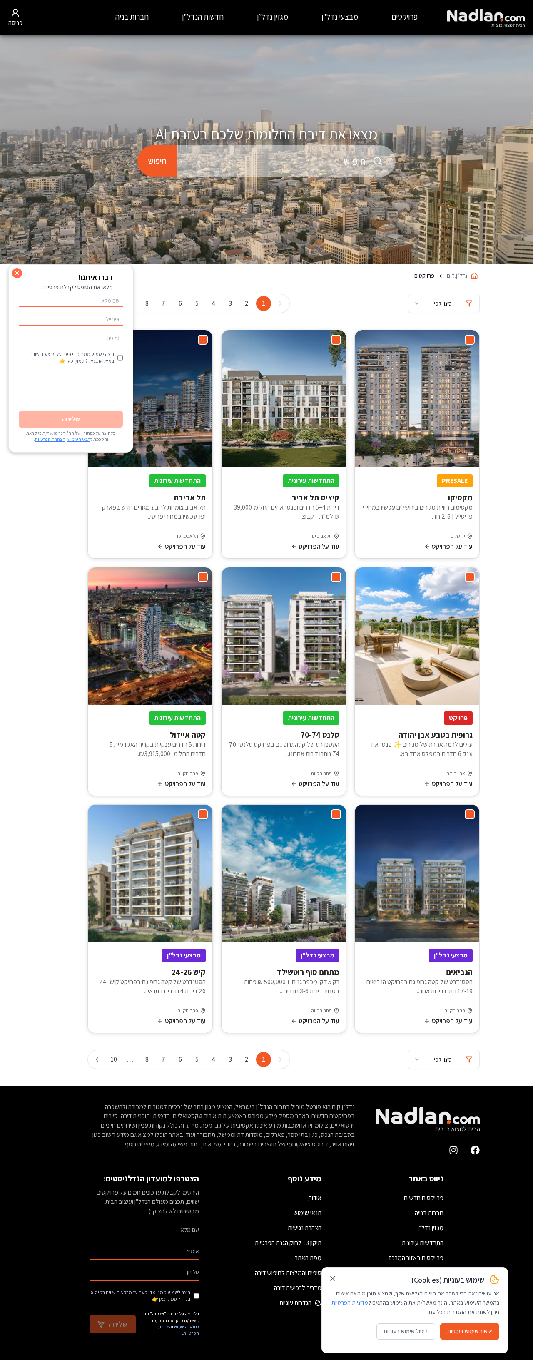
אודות (314, 1197)
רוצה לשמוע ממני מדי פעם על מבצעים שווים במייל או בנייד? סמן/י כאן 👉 (140, 1295)
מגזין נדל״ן (272, 16)
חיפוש (157, 161)
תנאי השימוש (185, 1327)
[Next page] (97, 1059)
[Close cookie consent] (332, 1278)
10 (113, 1059)
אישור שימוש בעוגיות (469, 1331)
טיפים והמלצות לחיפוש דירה (288, 1272)
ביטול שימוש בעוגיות (406, 1331)
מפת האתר (308, 1257)
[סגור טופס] (17, 273)
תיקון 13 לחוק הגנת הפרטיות (288, 1242)
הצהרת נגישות (304, 1227)
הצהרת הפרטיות (50, 439)
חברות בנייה (429, 1212)
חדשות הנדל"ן (203, 16)
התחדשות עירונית (422, 1242)
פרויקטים (404, 16)
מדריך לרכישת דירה (297, 1287)
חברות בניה (132, 16)
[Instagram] (453, 1150)
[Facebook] (475, 1150)
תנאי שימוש (307, 1212)
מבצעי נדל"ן (339, 16)
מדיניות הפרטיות (349, 1302)
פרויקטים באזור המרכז (416, 1257)
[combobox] (286, 161)
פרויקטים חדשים (423, 1197)
